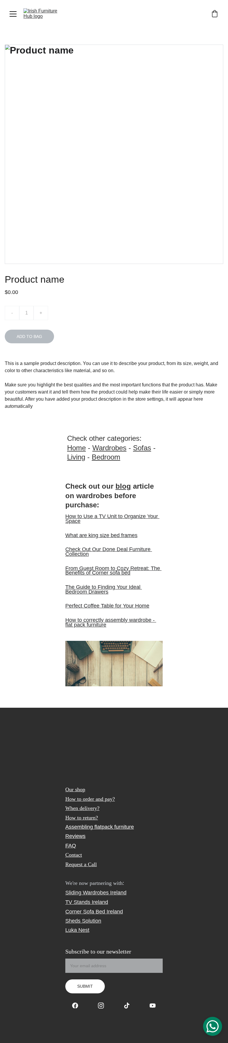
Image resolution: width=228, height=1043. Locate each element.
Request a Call (81, 864)
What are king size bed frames (101, 535)
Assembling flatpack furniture (99, 827)
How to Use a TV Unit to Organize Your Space (112, 518)
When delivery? (82, 808)
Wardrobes (109, 448)
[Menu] (13, 14)
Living (76, 457)
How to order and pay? (90, 799)
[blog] (114, 663)
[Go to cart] (214, 14)
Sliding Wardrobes (87, 893)
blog (123, 486)
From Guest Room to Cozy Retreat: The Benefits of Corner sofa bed (113, 570)
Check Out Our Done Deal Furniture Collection (108, 551)
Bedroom (106, 457)
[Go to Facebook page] (78, 1006)
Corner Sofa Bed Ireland (94, 912)
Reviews (75, 836)
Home (76, 448)
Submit (85, 986)
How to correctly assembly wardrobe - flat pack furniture (110, 622)
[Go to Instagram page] (104, 1006)
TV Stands (77, 902)
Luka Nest (77, 930)
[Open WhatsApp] (212, 1026)
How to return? (81, 818)
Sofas (142, 448)
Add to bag (29, 336)
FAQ (70, 846)
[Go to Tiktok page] (130, 1006)
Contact (73, 855)
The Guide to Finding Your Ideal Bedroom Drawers (103, 589)
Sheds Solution (83, 921)
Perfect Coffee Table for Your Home (107, 606)
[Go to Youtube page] (153, 1006)
